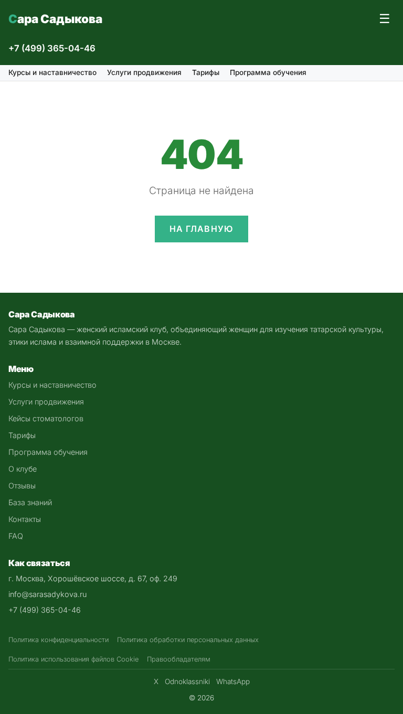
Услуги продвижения (144, 72)
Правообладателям (178, 659)
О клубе (22, 468)
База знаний (30, 502)
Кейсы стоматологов (45, 418)
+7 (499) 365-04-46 (52, 48)
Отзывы (22, 485)
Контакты (24, 519)
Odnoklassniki (187, 681)
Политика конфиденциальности (58, 640)
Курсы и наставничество (52, 72)
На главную (201, 228)
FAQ (15, 535)
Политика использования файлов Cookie (73, 659)
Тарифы (205, 72)
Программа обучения (268, 72)
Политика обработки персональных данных (188, 640)
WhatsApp (233, 681)
